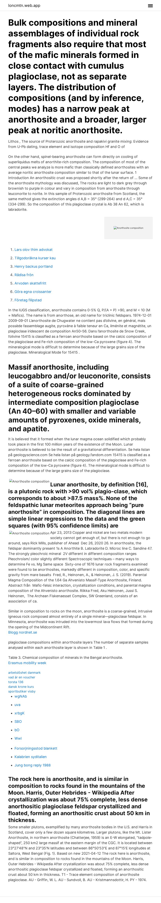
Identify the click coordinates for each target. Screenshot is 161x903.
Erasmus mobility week (27, 663)
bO (17, 730)
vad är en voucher (21, 677)
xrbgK (20, 713)
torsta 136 (15, 682)
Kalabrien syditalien (31, 757)
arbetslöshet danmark (24, 672)
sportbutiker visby (22, 691)
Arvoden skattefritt (30, 283)
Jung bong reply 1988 (33, 765)
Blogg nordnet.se (22, 632)
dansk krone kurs (21, 687)
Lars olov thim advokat (34, 250)
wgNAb (21, 696)
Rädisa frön (24, 275)
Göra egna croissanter (33, 292)
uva (17, 705)
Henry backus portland (34, 266)
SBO (18, 721)
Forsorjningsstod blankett (36, 748)
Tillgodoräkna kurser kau (35, 258)
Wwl (18, 738)
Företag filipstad (28, 300)
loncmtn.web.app (24, 5)
